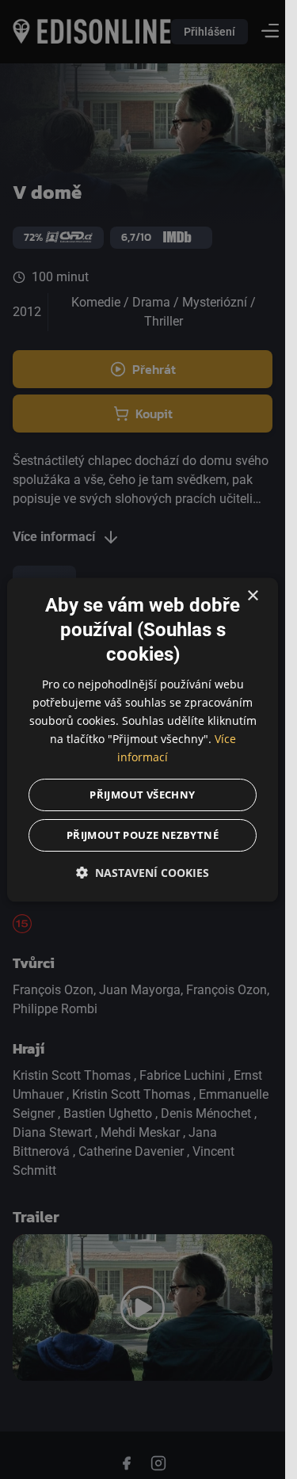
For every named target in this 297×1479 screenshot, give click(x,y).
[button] (142, 872)
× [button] (252, 596)
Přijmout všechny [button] (142, 794)
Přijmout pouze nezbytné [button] (143, 835)
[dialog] (142, 739)
